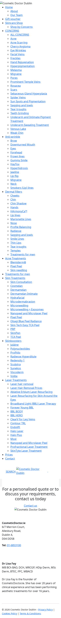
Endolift (15, 427)
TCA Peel (15, 337)
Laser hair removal (21, 384)
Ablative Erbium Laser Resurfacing (31, 392)
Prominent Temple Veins (25, 82)
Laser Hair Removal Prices (26, 388)
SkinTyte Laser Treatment (26, 451)
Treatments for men (22, 254)
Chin (13, 199)
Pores (14, 78)
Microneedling (19, 305)
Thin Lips (15, 242)
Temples (15, 250)
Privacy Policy (45, 609)
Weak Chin (16, 133)
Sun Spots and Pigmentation (28, 101)
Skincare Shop (14, 23)
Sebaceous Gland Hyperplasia (28, 93)
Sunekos (15, 368)
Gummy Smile (18, 160)
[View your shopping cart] (48, 471)
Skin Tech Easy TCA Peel (24, 325)
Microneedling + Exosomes (27, 309)
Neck (13, 184)
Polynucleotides (20, 348)
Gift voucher (12, 19)
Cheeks (14, 195)
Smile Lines (17, 239)
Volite (13, 376)
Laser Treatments (16, 380)
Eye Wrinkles (18, 50)
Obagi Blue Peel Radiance (26, 321)
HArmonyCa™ (18, 211)
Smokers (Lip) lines (22, 188)
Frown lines (17, 156)
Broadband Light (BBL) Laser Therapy (33, 403)
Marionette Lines (20, 219)
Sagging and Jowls (21, 105)
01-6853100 (14, 545)
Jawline (14, 172)
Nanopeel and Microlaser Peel (28, 313)
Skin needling (18, 270)
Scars (13, 89)
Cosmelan (16, 286)
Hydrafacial (17, 297)
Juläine (14, 345)
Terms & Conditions (30, 613)
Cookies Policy (9, 613)
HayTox (14, 164)
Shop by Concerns (21, 27)
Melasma (16, 70)
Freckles (15, 58)
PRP (12, 329)
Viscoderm (17, 372)
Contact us (30, 505)
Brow (13, 140)
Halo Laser (16, 431)
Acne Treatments (15, 258)
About (14, 11)
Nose (13, 223)
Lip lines (15, 215)
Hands (14, 207)
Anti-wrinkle (12, 137)
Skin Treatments (15, 278)
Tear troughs (18, 109)
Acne (13, 38)
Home (9, 7)
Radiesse (15, 231)
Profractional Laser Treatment (28, 447)
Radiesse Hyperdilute (23, 356)
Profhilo (15, 352)
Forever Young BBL (22, 407)
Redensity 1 (17, 360)
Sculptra (15, 364)
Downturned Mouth (22, 144)
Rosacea (15, 85)
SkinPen (15, 333)
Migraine (15, 74)
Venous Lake (18, 129)
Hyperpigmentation (22, 66)
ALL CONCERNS (19, 34)
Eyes (13, 148)
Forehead (16, 152)
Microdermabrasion (22, 301)
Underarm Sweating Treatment (29, 125)
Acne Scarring (18, 42)
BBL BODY (16, 411)
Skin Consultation (21, 282)
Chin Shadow (18, 203)
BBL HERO (16, 415)
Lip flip (14, 176)
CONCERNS (12, 31)
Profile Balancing (20, 227)
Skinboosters (13, 341)
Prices (9, 454)
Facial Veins (17, 54)
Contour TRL (18, 423)
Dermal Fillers (13, 191)
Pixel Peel (16, 266)
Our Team (16, 15)
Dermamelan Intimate (24, 294)
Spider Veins (18, 97)
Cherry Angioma (20, 46)
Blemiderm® (18, 262)
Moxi (13, 439)
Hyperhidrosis (19, 168)
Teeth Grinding (19, 113)
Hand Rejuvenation (22, 62)
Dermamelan (18, 290)
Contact (10, 458)
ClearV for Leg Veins (22, 419)
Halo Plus (16, 435)
